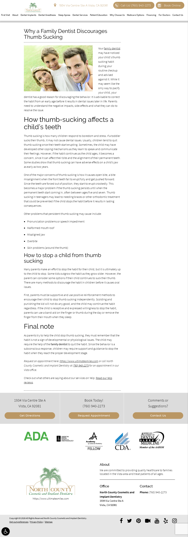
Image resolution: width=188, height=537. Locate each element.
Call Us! (136, 5)
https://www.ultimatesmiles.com (79, 361)
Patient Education (98, 15)
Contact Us (177, 15)
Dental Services (80, 15)
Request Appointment (94, 415)
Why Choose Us (117, 15)
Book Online (172, 5)
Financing (151, 15)
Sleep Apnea (64, 15)
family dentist (112, 48)
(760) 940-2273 (81, 365)
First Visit (5, 15)
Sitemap (49, 522)
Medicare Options (135, 15)
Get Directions (30, 415)
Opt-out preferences (18, 522)
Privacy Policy (36, 522)
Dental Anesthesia (47, 15)
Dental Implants (28, 15)
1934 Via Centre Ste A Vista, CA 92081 (83, 5)
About (15, 15)
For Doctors (164, 15)
